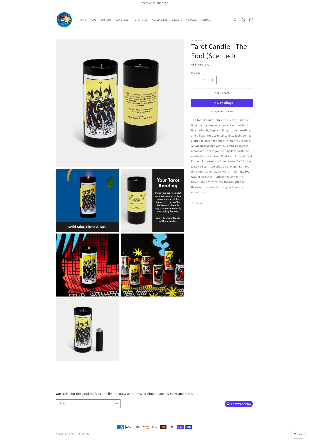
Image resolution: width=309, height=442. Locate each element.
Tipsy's (66, 434)
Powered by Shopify (80, 434)
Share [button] (198, 203)
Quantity (195, 72)
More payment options (222, 111)
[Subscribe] (116, 403)
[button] (235, 20)
